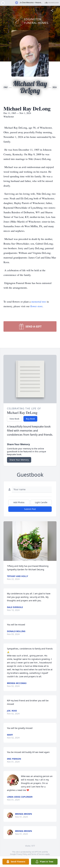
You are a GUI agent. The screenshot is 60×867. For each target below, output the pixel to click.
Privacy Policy (21, 854)
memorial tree (38, 301)
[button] (30, 541)
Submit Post (30, 509)
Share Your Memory (19, 459)
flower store (36, 306)
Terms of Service (38, 854)
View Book (14, 418)
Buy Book (30, 418)
